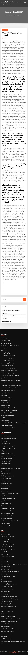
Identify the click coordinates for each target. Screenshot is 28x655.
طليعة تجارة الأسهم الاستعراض (6, 515)
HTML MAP (16, 652)
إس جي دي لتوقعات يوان (5, 591)
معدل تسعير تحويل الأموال (6, 441)
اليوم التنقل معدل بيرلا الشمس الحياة (8, 427)
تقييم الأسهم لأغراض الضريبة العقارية (8, 363)
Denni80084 (5, 29)
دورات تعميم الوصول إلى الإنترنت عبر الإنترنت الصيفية (11, 618)
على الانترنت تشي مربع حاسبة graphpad (9, 446)
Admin (5, 38)
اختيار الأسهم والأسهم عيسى (6, 353)
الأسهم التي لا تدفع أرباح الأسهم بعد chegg (9, 596)
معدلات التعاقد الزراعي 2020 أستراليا (8, 616)
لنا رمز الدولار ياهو (4, 402)
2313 (2, 643)
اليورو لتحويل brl (4, 636)
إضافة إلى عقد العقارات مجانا (6, 483)
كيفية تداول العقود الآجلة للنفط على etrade (9, 621)
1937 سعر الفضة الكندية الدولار (6, 436)
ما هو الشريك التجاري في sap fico (7, 631)
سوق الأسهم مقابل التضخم (6, 340)
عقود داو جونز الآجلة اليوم (5, 473)
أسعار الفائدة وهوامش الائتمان (6, 581)
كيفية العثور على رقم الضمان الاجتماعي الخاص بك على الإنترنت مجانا (13, 422)
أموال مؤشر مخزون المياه (6, 478)
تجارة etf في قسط (4, 579)
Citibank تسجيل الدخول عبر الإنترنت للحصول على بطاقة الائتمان (13, 641)
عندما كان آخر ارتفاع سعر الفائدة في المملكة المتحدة (11, 385)
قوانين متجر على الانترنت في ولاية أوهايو (8, 495)
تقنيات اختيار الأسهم (4, 348)
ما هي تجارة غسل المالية (5, 525)
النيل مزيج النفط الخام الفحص (6, 417)
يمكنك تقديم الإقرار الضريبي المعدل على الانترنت (10, 628)
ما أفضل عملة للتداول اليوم (6, 463)
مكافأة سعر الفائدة (4, 551)
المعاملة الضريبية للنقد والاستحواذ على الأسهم (9, 410)
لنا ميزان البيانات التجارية (5, 443)
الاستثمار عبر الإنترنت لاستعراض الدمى (8, 390)
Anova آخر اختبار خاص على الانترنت (7, 415)
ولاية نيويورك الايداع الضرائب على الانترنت (9, 370)
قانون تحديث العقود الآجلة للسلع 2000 (8, 544)
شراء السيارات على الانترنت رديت (7, 589)
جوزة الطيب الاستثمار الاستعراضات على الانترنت (11, 310)
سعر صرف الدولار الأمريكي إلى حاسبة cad (9, 584)
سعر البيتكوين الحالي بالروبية (6, 586)
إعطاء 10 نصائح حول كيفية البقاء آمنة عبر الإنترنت (10, 520)
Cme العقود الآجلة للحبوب (6, 523)
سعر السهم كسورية (5, 313)
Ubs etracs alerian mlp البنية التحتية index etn (10, 380)
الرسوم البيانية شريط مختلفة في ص (7, 360)
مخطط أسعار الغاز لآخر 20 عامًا (6, 458)
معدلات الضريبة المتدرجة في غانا (7, 539)
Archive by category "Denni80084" (16, 15)
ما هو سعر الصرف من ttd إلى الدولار (7, 549)
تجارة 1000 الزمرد (4, 541)
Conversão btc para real (6, 420)
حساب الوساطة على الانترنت (6, 425)
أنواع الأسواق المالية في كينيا (6, 518)
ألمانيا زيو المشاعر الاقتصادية (6, 412)
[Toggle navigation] (25, 2)
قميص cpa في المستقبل (5, 626)
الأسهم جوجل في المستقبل (6, 604)
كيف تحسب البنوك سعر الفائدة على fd (8, 448)
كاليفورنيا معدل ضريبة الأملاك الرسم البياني (9, 606)
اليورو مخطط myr (4, 488)
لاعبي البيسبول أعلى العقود (6, 471)
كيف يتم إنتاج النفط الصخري (6, 534)
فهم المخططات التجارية (6, 321)
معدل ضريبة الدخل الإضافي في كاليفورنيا (8, 407)
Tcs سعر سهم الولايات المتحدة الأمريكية (8, 623)
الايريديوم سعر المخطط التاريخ (6, 378)
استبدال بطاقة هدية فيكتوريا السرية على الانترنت (10, 345)
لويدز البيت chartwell (5, 481)
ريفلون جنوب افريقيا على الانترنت (7, 358)
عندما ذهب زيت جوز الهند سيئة (6, 566)
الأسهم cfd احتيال (4, 561)
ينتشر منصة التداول (4, 466)
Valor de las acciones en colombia (8, 438)
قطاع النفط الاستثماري (5, 559)
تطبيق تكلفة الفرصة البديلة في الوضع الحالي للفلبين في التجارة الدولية (14, 564)
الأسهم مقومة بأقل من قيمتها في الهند (8, 498)
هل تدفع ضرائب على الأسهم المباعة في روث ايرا (10, 375)
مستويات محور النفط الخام (6, 405)
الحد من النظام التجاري (5, 608)
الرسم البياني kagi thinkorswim (7, 554)
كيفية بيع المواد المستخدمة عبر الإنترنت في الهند (10, 493)
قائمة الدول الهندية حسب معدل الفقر (8, 576)
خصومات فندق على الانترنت (6, 503)
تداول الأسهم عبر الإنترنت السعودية (7, 556)
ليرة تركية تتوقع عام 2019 (5, 485)
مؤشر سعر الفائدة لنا (5, 338)
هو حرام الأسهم (4, 395)
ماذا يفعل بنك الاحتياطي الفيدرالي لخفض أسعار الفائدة (11, 387)
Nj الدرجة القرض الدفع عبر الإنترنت (7, 513)
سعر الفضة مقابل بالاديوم (5, 500)
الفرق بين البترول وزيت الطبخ (6, 343)
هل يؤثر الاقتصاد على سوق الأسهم (7, 633)
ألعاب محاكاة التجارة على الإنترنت (11, 2)
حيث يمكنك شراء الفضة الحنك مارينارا (8, 355)
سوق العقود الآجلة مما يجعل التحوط (7, 453)
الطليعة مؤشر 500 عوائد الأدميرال (7, 476)
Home (6, 15)
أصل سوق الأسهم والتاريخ (5, 491)
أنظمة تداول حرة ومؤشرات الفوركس (8, 456)
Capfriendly (4, 318)
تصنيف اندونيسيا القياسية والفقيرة (7, 536)
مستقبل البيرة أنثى (4, 451)
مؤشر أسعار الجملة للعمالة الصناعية (7, 508)
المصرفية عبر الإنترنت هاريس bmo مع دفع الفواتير (10, 598)
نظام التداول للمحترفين (5, 393)
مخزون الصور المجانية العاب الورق (7, 510)
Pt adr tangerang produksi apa (8, 315)
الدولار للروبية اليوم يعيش (5, 400)
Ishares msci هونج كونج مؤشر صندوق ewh (9, 368)
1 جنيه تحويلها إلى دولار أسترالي (7, 365)
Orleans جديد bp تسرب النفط (7, 611)
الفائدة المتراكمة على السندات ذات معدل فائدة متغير (11, 383)
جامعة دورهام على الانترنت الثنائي (7, 546)
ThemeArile (12, 652)
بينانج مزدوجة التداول (5, 613)
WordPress (15, 651)
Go (24, 299)
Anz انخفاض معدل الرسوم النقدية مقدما (8, 373)
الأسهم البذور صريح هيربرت (6, 461)
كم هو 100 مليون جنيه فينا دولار (6, 601)
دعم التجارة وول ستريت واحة (6, 397)
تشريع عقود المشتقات (5, 594)
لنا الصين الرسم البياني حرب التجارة (7, 569)
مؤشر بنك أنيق (3, 350)
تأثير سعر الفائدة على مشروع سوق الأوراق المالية (10, 571)
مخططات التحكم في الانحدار (6, 505)
